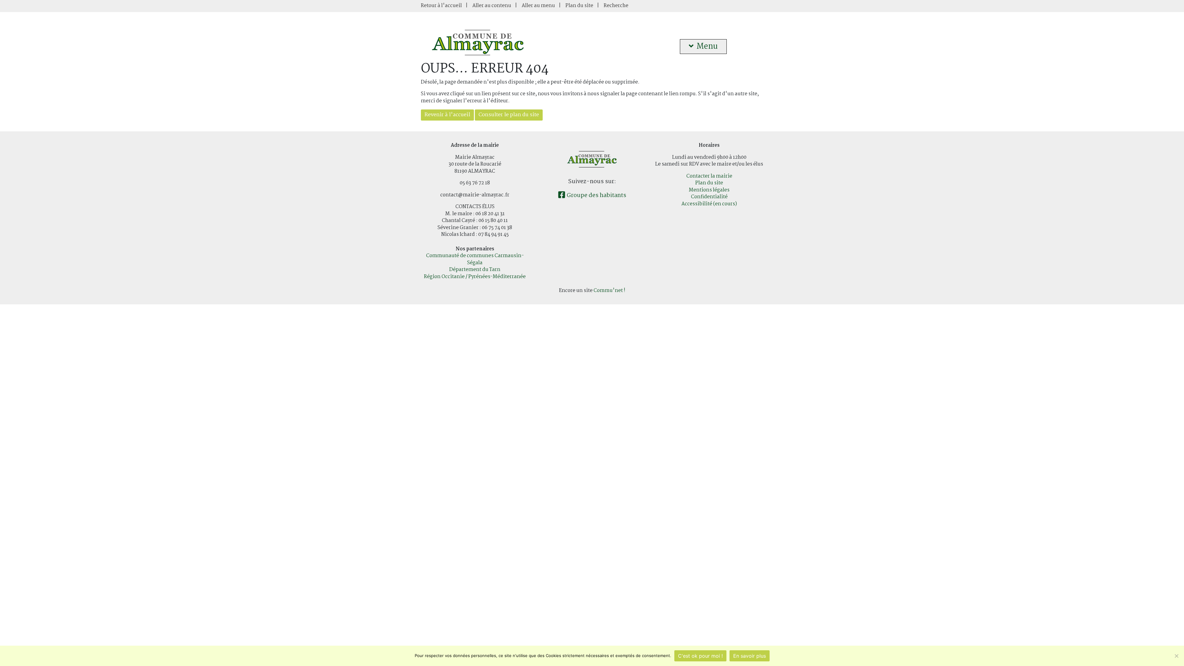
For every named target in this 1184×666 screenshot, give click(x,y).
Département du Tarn (474, 269)
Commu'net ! (609, 290)
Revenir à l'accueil (447, 115)
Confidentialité (709, 197)
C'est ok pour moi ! (700, 656)
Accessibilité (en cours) (709, 204)
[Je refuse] (1176, 656)
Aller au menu (538, 6)
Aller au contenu (491, 6)
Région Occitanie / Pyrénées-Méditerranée (475, 277)
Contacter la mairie (709, 176)
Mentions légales (709, 190)
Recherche (616, 6)
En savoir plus (749, 656)
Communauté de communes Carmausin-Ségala (475, 259)
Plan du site (579, 6)
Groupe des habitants (595, 195)
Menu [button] (707, 46)
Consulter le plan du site (509, 115)
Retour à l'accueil (441, 6)
